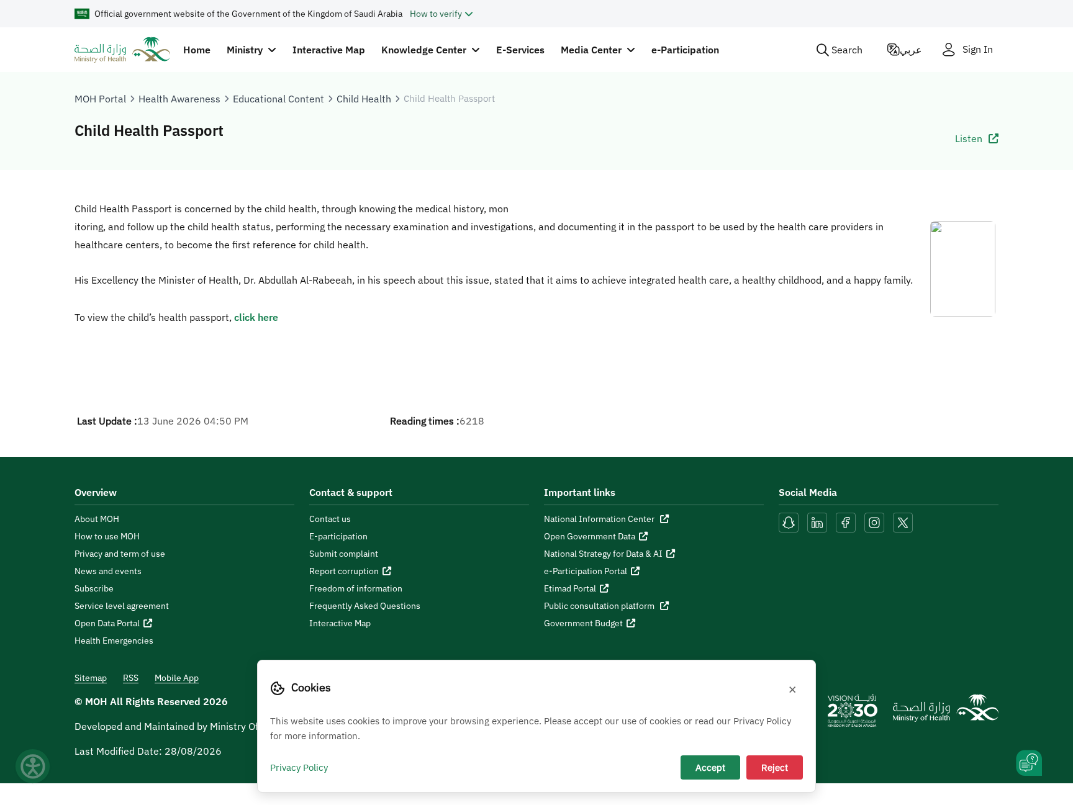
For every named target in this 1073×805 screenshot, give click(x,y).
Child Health (364, 98)
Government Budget (583, 623)
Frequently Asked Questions (364, 605)
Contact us (330, 518)
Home (197, 49)
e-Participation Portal (585, 571)
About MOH (97, 518)
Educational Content (278, 98)
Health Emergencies (114, 640)
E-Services (520, 49)
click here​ (256, 317)
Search (846, 49)
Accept (710, 767)
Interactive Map (328, 49)
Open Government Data (589, 536)
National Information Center (600, 518)
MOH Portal (100, 98)
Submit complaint (343, 553)
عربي (911, 49)
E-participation (338, 536)
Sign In (977, 49)
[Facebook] (846, 521)
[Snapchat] (789, 521)
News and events (108, 571)
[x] (903, 521)
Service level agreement (122, 605)
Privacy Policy (299, 767)
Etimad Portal (570, 588)
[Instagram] (874, 521)
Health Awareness (179, 98)
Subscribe (94, 588)
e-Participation (685, 49)
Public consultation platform (600, 605)
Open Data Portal (107, 623)
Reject (774, 767)
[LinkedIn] (818, 521)
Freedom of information (355, 588)
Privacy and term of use (120, 553)
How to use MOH (107, 536)
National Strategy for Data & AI (603, 553)
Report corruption (344, 571)
